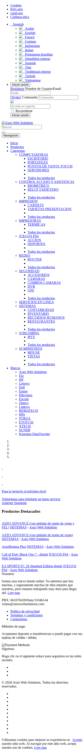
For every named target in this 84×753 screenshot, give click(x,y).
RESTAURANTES (41, 321)
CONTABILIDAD (41, 310)
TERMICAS (36, 224)
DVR (31, 286)
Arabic (28, 28)
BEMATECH (28, 410)
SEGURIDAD (29, 271)
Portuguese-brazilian (37, 54)
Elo (21, 376)
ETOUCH (26, 422)
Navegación (10, 135)
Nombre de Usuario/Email (43, 89)
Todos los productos (41, 178)
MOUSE (34, 352)
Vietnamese (31, 80)
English (28, 33)
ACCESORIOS (39, 275)
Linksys (24, 407)
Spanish (29, 63)
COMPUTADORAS (33, 154)
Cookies (16, 5)
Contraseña (29, 97)
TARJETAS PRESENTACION (50, 209)
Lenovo (24, 383)
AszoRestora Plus (14, 546)
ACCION (34, 240)
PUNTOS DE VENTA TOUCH (50, 166)
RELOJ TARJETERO (43, 189)
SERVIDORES (38, 170)
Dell (22, 387)
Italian (27, 50)
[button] (17, 24)
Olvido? (15, 97)
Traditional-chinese (36, 71)
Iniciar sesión (20, 84)
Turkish (28, 76)
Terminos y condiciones (26, 615)
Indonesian (31, 46)
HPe (22, 414)
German (29, 41)
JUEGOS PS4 (29, 236)
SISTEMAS (27, 306)
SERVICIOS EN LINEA (36, 302)
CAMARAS (36, 279)
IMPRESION (28, 201)
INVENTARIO (38, 314)
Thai (26, 67)
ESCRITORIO (38, 158)
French (28, 37)
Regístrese (17, 89)
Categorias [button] (17, 151)
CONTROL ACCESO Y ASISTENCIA (46, 182)
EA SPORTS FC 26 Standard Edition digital (32, 566)
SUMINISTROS (30, 348)
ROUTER (35, 259)
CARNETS (36, 205)
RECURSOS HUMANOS (46, 317)
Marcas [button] (15, 368)
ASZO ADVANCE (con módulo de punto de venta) (37, 535)
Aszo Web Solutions (33, 372)
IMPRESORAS (30, 220)
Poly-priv (16, 9)
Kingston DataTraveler (34, 434)
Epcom (24, 399)
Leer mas (14, 593)
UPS (31, 290)
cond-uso (16, 13)
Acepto (77, 740)
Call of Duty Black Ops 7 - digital (25, 554)
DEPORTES (36, 244)
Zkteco (23, 403)
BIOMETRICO (38, 185)
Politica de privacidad (25, 611)
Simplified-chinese (36, 59)
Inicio (14, 143)
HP (21, 379)
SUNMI (24, 430)
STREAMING (29, 333)
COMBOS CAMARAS (44, 282)
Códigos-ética (19, 17)
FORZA (25, 418)
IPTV (31, 337)
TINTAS (34, 356)
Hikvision (25, 395)
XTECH (25, 426)
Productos (17, 147)
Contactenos (18, 619)
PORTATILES (38, 162)
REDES (24, 255)
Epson (23, 391)
